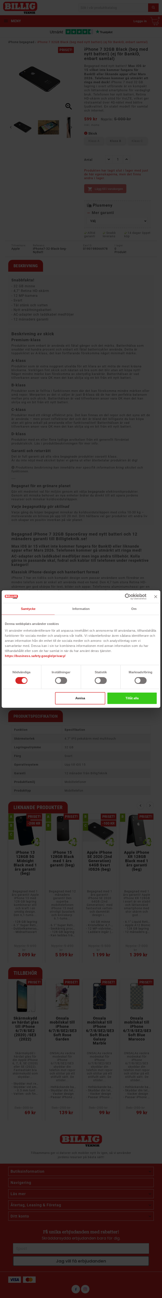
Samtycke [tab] (28, 609)
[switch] (61, 680)
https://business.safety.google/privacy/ (35, 656)
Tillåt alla (132, 698)
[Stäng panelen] (155, 596)
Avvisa (80, 698)
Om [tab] (133, 609)
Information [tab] (81, 609)
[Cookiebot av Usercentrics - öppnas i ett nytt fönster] (127, 596)
